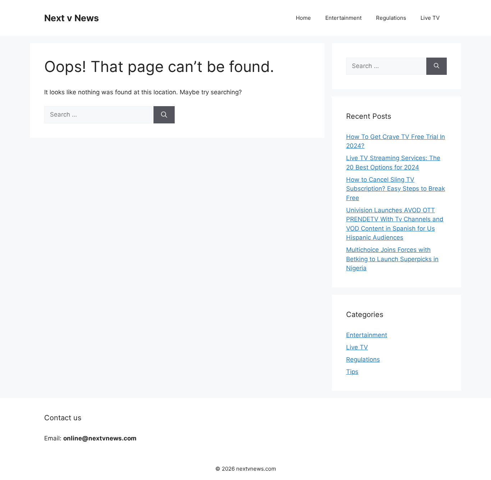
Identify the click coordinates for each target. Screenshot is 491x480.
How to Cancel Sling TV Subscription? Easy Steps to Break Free (395, 188)
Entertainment (343, 17)
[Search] (164, 114)
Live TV (430, 17)
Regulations (391, 17)
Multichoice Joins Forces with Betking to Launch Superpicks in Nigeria (392, 259)
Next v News (71, 18)
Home (303, 17)
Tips (352, 371)
